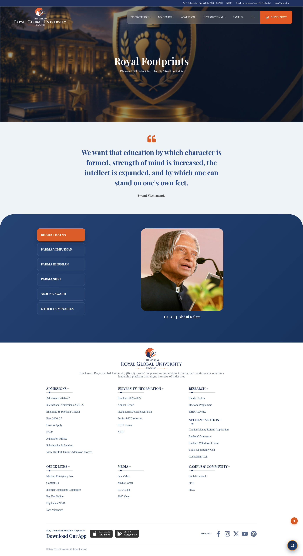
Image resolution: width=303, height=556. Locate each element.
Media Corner (125, 482)
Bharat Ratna (53, 234)
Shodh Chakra (197, 398)
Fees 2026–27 (54, 418)
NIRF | (229, 3)
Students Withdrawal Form (203, 443)
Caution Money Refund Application (209, 429)
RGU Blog (124, 489)
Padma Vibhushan (56, 249)
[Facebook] (219, 534)
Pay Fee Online (54, 496)
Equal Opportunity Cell (202, 449)
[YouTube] (245, 534)
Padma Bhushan (55, 264)
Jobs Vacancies (282, 3)
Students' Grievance (200, 436)
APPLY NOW (279, 17)
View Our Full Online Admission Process (69, 451)
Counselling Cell (198, 456)
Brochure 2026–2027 (129, 398)
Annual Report (126, 404)
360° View (124, 496)
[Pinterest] (254, 534)
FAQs (49, 431)
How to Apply (54, 425)
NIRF (121, 431)
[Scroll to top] (294, 520)
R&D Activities (197, 411)
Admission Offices (56, 438)
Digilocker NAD (55, 503)
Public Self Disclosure (130, 418)
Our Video (123, 476)
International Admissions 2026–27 (65, 404)
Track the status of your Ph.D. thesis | (253, 3)
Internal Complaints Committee (63, 489)
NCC (192, 489)
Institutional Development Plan (135, 411)
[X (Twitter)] (236, 534)
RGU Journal (125, 425)
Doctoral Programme (200, 404)
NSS (191, 482)
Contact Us (52, 482)
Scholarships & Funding (59, 445)
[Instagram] (227, 534)
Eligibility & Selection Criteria (63, 411)
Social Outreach (198, 476)
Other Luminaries (57, 309)
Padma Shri (51, 279)
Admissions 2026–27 (58, 398)
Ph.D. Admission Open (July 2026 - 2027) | (203, 3)
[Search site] (292, 545)
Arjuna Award (53, 294)
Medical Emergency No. (59, 476)
